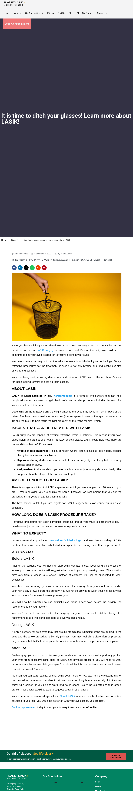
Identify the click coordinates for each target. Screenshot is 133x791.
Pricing (50, 13)
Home (7, 13)
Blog (71, 13)
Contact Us (102, 13)
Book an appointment (24, 707)
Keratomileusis (63, 395)
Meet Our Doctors (85, 13)
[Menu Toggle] (55, 782)
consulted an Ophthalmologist (65, 540)
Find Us (61, 13)
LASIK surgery (45, 350)
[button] (14, 267)
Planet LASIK (67, 696)
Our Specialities (32, 13)
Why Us (17, 13)
